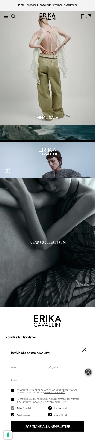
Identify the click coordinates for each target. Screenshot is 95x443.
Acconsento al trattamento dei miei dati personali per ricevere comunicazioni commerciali (47, 391)
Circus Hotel (60, 415)
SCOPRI (21, 5)
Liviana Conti (60, 408)
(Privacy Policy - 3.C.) (54, 392)
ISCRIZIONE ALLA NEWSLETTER (47, 426)
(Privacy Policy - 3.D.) (56, 401)
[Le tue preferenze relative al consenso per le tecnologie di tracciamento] (8, 435)
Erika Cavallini (24, 408)
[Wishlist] (82, 16)
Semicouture (23, 415)
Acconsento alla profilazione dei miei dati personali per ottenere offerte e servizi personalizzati (48, 400)
